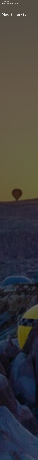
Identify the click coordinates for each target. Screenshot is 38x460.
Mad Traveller (5, 1)
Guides (3, 3)
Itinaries (7, 3)
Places (11, 3)
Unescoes (16, 3)
